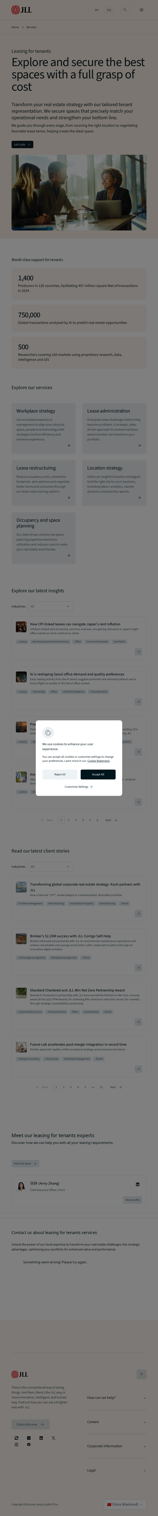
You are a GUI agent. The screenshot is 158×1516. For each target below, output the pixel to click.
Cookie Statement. (98, 761)
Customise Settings (79, 786)
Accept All (98, 774)
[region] (79, 758)
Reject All (60, 774)
